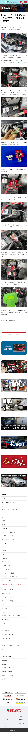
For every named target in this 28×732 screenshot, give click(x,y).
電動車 (3, 679)
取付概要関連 (5, 660)
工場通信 (5, 8)
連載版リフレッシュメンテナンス (10, 675)
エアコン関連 (5, 569)
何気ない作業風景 (6, 656)
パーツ (6, 723)
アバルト (4, 550)
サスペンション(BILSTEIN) (8, 597)
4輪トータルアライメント (8, 502)
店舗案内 (21, 716)
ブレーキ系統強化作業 (7, 634)
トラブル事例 (5, 619)
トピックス (6, 716)
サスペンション (6, 593)
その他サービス (6, 726)
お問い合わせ (21, 723)
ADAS (3, 506)
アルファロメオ (6, 558)
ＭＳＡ (3, 524)
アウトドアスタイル (7, 547)
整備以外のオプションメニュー (10, 668)
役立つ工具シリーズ (7, 664)
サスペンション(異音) (7, 601)
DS (2, 513)
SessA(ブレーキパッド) (8, 536)
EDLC (3, 517)
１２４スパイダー (6, 498)
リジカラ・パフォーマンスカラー (10, 645)
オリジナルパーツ (6, 580)
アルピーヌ (4, 554)
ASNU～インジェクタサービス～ (10, 510)
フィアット (4, 623)
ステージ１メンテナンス (16, 62)
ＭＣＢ (3, 521)
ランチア (4, 641)
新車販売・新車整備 (7, 671)
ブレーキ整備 (5, 630)
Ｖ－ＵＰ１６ (5, 543)
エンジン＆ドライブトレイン (9, 576)
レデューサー (5, 653)
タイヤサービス (6, 612)
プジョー (4, 627)
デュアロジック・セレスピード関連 (11, 616)
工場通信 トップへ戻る (14, 334)
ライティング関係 (6, 638)
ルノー (3, 649)
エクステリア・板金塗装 (8, 573)
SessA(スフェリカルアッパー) (9, 532)
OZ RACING (4, 528)
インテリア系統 (6, 565)
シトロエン (4, 604)
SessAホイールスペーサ (8, 539)
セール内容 (4, 608)
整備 (7, 719)
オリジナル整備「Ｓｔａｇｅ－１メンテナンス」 (13, 585)
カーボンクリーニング (7, 589)
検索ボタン (21, 2)
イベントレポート (6, 562)
